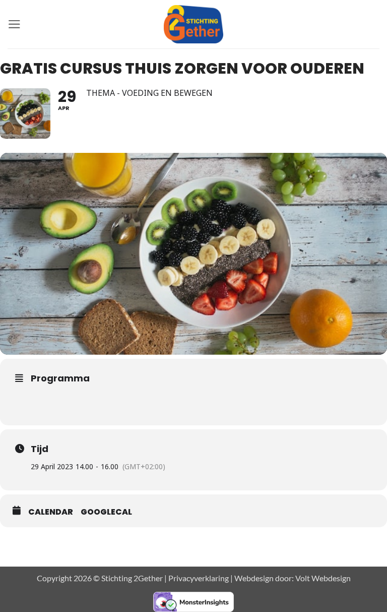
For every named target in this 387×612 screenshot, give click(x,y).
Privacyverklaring (198, 578)
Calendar (50, 512)
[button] (14, 24)
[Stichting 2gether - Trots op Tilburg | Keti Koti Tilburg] (193, 24)
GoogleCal (106, 512)
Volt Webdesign (323, 578)
